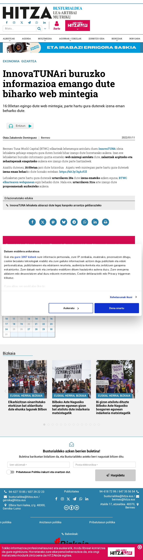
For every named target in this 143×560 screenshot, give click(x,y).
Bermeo (45, 138)
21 (36, 324)
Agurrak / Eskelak (70, 38)
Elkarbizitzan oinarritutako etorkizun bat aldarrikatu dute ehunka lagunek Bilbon (27, 405)
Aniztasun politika (50, 522)
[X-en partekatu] (42, 222)
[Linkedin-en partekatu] (95, 222)
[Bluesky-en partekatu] (63, 222)
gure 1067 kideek (25, 256)
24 (6, 329)
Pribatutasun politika (102, 522)
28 (36, 329)
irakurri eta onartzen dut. (43, 472)
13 (29, 319)
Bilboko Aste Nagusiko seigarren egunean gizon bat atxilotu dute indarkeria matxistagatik (71, 407)
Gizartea (28, 61)
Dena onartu (116, 308)
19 (21, 324)
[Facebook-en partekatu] (32, 222)
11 (133, 137)
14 (36, 319)
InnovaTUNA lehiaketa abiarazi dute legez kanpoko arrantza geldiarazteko (55, 205)
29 (43, 329)
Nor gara (134, 38)
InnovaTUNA (107, 148)
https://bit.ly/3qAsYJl (73, 171)
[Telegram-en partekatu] (74, 222)
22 (43, 324)
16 (51, 319)
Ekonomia (11, 61)
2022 (124, 137)
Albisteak (9, 38)
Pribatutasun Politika (28, 472)
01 (129, 137)
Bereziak (117, 38)
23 (51, 324)
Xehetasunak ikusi (121, 296)
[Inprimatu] (105, 222)
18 (14, 324)
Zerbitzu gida (96, 38)
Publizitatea (71, 491)
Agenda (26, 38)
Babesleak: (71, 534)
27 (29, 329)
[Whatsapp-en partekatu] (84, 222)
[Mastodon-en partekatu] (53, 222)
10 (6, 319)
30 (51, 329)
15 (43, 319)
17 (6, 324)
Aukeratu (68, 308)
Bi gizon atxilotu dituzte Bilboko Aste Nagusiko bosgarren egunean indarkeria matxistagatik (113, 407)
